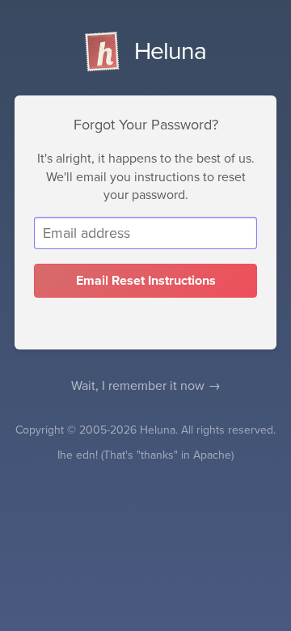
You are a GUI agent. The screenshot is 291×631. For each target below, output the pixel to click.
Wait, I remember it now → (146, 386)
